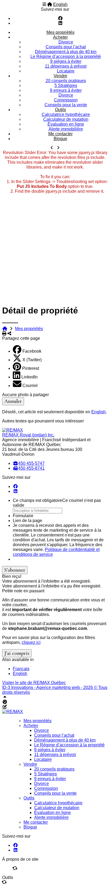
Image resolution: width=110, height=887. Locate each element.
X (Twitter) (32, 359)
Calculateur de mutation (65, 119)
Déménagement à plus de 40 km (65, 51)
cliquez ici (31, 642)
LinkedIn (29, 377)
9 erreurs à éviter (66, 90)
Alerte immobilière (66, 129)
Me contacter (60, 134)
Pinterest (30, 368)
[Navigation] (44, 4)
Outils (60, 109)
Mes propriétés (60, 32)
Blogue (60, 138)
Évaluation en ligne (66, 124)
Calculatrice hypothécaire (66, 114)
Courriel (30, 385)
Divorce (65, 42)
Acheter (60, 37)
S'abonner (14, 570)
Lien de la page (27, 520)
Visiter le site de (34, 682)
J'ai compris (16, 653)
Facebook (31, 351)
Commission (66, 100)
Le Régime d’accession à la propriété (65, 56)
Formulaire (23, 515)
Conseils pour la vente (66, 105)
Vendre (60, 76)
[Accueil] (49, 4)
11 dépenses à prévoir (66, 66)
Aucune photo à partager (25, 394)
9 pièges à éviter (65, 61)
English (60, 4)
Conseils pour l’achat (66, 47)
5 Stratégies (65, 85)
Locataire (65, 71)
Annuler (13, 401)
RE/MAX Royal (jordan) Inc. (28, 435)
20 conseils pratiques (66, 80)
